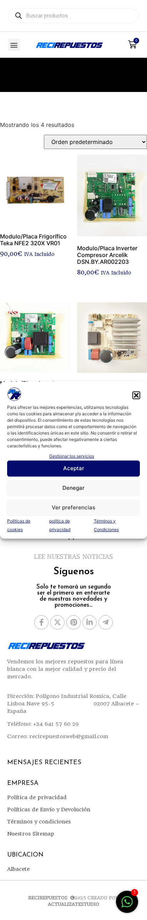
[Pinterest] (73, 622)
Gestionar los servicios (71, 456)
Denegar (73, 487)
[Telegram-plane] (105, 622)
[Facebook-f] (41, 622)
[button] (136, 395)
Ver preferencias (73, 507)
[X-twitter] (57, 622)
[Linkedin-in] (89, 622)
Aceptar (73, 468)
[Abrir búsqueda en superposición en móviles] (73, 15)
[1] (127, 905)
